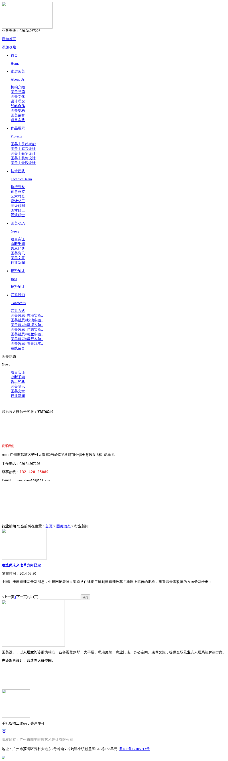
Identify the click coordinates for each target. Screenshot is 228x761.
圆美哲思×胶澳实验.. (27, 320)
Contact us (18, 303)
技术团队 (18, 171)
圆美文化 (18, 96)
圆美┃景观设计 (23, 163)
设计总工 (18, 201)
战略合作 (18, 106)
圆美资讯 (18, 253)
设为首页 (9, 39)
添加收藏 (9, 47)
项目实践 (18, 120)
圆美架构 (18, 110)
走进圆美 (18, 71)
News (15, 231)
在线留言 (18, 348)
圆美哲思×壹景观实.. (27, 343)
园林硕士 (18, 210)
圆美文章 (18, 258)
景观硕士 (18, 215)
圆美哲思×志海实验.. (27, 315)
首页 (14, 55)
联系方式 (18, 311)
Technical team (21, 179)
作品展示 (18, 128)
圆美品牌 (18, 92)
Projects (16, 136)
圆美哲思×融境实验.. (27, 325)
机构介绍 (18, 87)
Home (15, 63)
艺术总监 (18, 196)
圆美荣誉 (18, 115)
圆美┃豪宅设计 (23, 153)
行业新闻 (18, 262)
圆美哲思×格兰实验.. (27, 334)
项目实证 (18, 239)
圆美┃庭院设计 (23, 149)
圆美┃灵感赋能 (23, 144)
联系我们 (18, 295)
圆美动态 (18, 223)
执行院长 (18, 187)
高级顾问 (18, 206)
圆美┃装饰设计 (23, 158)
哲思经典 (18, 248)
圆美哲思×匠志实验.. (27, 329)
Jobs (14, 279)
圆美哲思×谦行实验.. (27, 339)
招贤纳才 (18, 271)
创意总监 (18, 191)
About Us (17, 79)
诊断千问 (18, 244)
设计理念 (18, 101)
